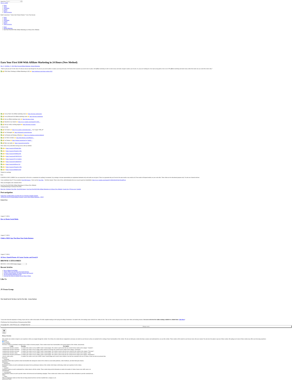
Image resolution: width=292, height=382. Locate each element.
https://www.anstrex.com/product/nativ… (22, 129)
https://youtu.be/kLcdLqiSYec (22, 143)
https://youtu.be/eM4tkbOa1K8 (13, 169)
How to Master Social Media (9, 219)
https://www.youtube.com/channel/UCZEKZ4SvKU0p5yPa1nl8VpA (109, 180)
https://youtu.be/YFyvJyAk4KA (14, 159)
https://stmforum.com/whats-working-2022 (42, 71)
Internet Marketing (35, 66)
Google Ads (66, 189)
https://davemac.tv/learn (28, 119)
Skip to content (4, 3)
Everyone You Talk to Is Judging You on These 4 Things (17, 276)
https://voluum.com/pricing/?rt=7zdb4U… (22, 140)
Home (5, 5)
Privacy (5, 11)
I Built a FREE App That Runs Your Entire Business (17, 238)
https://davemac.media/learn (36, 116)
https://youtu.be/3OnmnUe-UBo (14, 151)
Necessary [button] (4, 340)
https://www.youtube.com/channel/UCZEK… (29, 121)
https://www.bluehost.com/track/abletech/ (34, 135)
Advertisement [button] (5, 370)
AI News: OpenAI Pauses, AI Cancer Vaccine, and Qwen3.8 (19, 257)
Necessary (6, 341)
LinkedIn (78, 189)
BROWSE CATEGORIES (7, 264)
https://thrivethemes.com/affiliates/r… (25, 137)
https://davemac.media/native (35, 113)
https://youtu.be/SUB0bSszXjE (13, 153)
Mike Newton (17, 66)
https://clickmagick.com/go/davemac (23, 132)
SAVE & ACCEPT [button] (6, 379)
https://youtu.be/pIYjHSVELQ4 (14, 156)
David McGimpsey (26, 180)
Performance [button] (5, 362)
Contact (5, 9)
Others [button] (3, 375)
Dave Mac (40, 180)
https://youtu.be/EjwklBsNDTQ (13, 161)
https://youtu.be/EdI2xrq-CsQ (13, 164)
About (5, 6)
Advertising (6, 8)
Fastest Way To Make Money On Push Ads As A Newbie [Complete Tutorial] (19, 195)
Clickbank (8, 189)
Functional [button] (4, 357)
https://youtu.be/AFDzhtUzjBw (13, 148)
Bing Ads (3, 189)
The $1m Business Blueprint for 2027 (13, 274)
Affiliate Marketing (25, 66)
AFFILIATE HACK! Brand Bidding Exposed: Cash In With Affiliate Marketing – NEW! (22, 197)
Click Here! (182, 319)
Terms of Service (8, 12)
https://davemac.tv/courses (29, 124)
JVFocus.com (72, 189)
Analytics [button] (4, 366)
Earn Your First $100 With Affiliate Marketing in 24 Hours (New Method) (44, 189)
